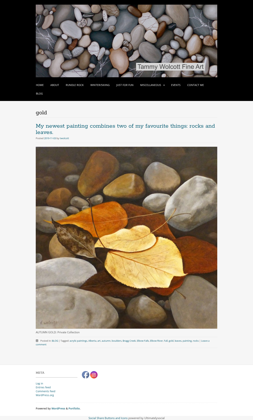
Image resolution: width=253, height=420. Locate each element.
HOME (40, 85)
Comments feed (45, 391)
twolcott (64, 138)
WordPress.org (45, 395)
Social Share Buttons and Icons (108, 418)
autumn (106, 340)
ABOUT (54, 85)
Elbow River (156, 340)
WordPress (58, 408)
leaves (178, 340)
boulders (116, 340)
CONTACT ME (195, 85)
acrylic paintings (78, 340)
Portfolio (74, 408)
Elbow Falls (143, 340)
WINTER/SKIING (100, 85)
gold (171, 340)
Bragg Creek (129, 340)
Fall (166, 340)
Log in (39, 383)
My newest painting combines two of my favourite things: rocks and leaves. (125, 129)
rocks (196, 340)
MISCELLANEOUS (150, 85)
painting (187, 340)
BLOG (39, 93)
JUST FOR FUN (125, 85)
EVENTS (176, 85)
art (99, 340)
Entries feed (43, 387)
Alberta (92, 340)
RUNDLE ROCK (75, 85)
